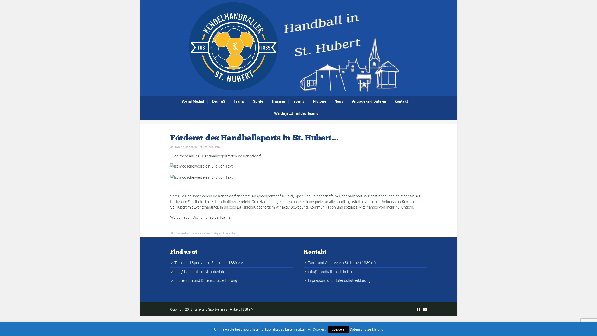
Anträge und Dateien (369, 101)
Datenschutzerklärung (366, 329)
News (339, 101)
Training (278, 101)
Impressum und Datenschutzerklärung (205, 280)
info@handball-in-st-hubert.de (199, 271)
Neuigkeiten (183, 233)
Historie (319, 101)
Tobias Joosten (185, 147)
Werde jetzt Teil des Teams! (296, 113)
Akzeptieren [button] (338, 329)
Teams (239, 101)
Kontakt (401, 101)
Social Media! (192, 101)
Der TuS (218, 101)
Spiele (258, 101)
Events (299, 101)
